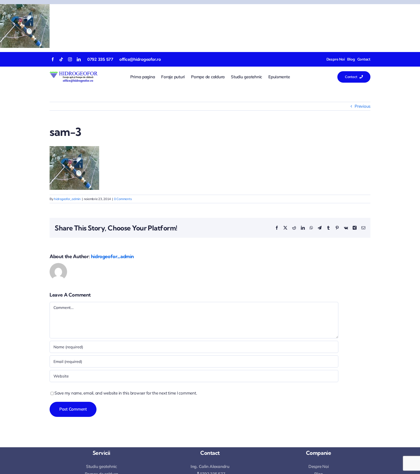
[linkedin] (79, 59)
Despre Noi (318, 466)
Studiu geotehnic (101, 466)
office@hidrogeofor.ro (140, 59)
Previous (362, 106)
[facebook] (53, 59)
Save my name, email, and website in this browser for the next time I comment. (125, 392)
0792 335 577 (100, 59)
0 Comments (122, 199)
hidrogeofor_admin (67, 199)
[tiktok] (61, 59)
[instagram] (70, 59)
